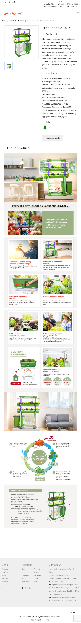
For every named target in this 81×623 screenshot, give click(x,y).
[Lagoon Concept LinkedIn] (77, 612)
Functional (26, 581)
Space (36, 581)
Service (4, 584)
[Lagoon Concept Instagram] (71, 612)
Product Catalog (37, 570)
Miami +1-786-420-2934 (68, 4)
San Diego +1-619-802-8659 (54, 6)
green (45, 127)
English (4, 2)
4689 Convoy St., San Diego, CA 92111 (65, 600)
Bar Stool (37, 575)
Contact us (73, 6)
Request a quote (52, 137)
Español (12, 2)
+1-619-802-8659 (58, 594)
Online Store (50, 4)
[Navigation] (78, 13)
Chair (24, 569)
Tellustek (46, 619)
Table (36, 578)
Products (5, 569)
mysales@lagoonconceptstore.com (65, 597)
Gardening (26, 575)
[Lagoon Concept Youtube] (74, 612)
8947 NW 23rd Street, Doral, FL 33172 (65, 588)
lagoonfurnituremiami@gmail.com (65, 584)
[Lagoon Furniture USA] (68, 612)
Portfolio (5, 572)
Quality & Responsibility (7, 580)
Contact (5, 588)
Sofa (23, 578)
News (4, 575)
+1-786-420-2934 (58, 581)
